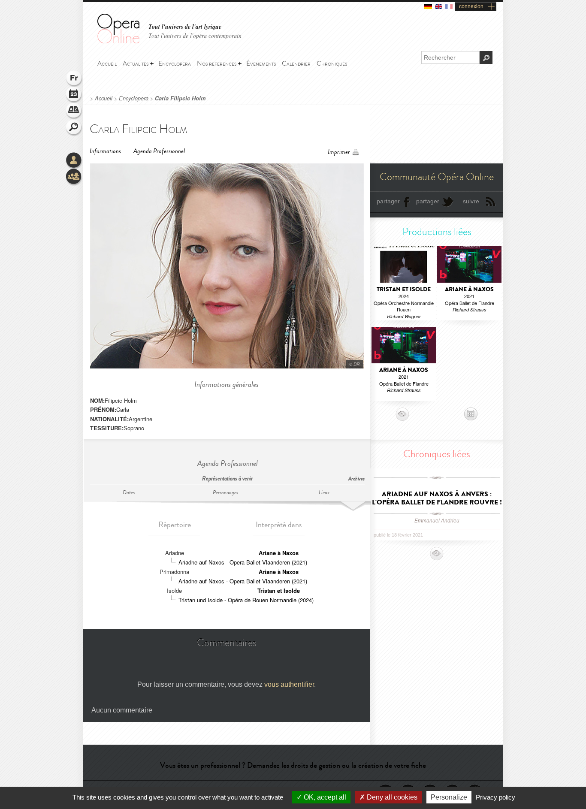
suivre (471, 201)
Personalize (449, 797)
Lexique (74, 111)
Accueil (103, 98)
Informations (105, 151)
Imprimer (339, 152)
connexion (471, 6)
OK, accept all (324, 797)
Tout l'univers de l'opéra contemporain (195, 35)
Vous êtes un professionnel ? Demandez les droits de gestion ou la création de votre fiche (293, 765)
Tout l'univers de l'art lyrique (184, 27)
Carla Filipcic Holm (180, 98)
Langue (74, 79)
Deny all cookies (391, 797)
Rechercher (74, 127)
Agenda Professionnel (159, 151)
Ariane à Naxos (279, 553)
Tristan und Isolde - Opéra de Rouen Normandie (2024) (246, 600)
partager (388, 201)
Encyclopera (133, 98)
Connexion (74, 160)
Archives (356, 479)
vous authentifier (289, 684)
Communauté (74, 177)
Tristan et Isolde (278, 590)
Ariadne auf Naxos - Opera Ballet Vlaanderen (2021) (242, 562)
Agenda (74, 95)
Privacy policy (495, 797)
